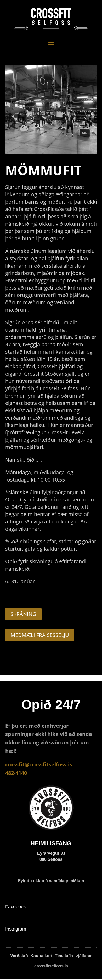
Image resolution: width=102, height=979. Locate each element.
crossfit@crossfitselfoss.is (38, 764)
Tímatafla (64, 956)
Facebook (15, 906)
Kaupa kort (41, 956)
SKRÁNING (23, 614)
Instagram (15, 929)
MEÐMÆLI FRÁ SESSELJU (39, 635)
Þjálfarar (83, 956)
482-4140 (16, 772)
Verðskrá (19, 956)
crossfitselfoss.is (51, 966)
